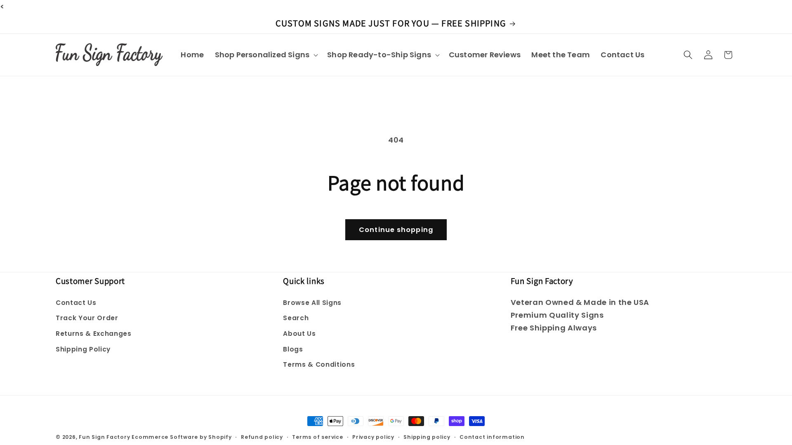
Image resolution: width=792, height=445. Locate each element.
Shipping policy (426, 436)
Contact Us (76, 302)
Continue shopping (396, 229)
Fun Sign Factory (104, 436)
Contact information (492, 436)
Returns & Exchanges (94, 333)
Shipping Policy (83, 349)
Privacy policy (373, 436)
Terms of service (317, 436)
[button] (265, 54)
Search (296, 318)
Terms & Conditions (319, 364)
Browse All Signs (312, 302)
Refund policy (262, 436)
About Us (299, 333)
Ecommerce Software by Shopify (181, 436)
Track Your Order (87, 318)
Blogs (293, 349)
